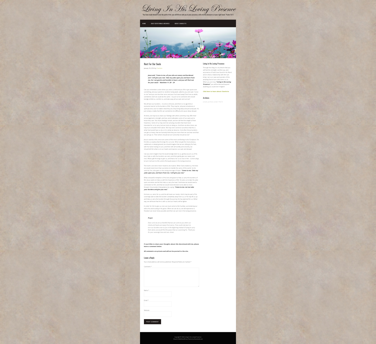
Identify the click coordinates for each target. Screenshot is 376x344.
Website (146, 310)
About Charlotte (180, 23)
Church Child (177, 339)
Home (144, 23)
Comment (148, 266)
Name (146, 290)
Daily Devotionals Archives (160, 23)
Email (146, 300)
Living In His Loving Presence (188, 8)
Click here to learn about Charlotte (216, 91)
